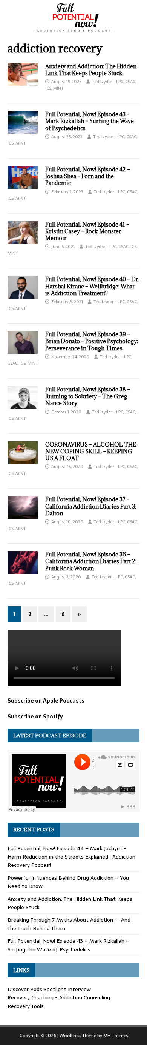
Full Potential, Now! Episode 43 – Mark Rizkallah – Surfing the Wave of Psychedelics (89, 121)
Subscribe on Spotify (35, 716)
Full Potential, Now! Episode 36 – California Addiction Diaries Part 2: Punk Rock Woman (90, 561)
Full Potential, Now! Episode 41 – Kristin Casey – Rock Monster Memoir (87, 231)
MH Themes (115, 1035)
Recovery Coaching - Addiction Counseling (59, 997)
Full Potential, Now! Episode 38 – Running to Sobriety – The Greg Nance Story (87, 396)
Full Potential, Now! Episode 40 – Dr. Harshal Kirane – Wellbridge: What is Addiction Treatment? (92, 286)
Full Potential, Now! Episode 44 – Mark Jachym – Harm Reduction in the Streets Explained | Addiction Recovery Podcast (71, 856)
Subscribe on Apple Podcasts (46, 701)
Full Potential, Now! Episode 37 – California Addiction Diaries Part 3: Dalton (90, 506)
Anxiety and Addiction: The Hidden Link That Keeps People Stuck (90, 70)
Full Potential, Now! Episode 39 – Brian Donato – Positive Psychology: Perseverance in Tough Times (91, 341)
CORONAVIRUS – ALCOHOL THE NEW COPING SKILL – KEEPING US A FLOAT (90, 451)
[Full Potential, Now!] (73, 30)
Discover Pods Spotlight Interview (49, 989)
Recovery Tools (26, 1006)
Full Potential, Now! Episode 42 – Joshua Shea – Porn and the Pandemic (87, 176)
